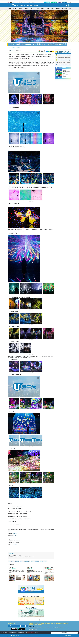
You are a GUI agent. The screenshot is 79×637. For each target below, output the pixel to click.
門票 (32, 561)
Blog (29, 2)
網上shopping (27, 561)
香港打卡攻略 (64, 8)
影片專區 (47, 8)
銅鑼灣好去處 (47, 623)
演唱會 (9, 8)
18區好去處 (57, 8)
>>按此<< (15, 535)
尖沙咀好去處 (41, 623)
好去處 (42, 561)
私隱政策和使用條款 (30, 632)
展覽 (21, 561)
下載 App (65, 2)
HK (13, 2)
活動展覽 (18, 47)
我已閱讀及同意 (64, 632)
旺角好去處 (63, 623)
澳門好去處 (11, 561)
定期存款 (36, 5)
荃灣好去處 (58, 623)
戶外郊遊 (35, 624)
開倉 (37, 623)
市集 (34, 623)
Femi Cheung (12, 50)
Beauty (25, 2)
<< (16, 533)
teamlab (17, 561)
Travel (17, 2)
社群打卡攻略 (54, 2)
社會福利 (40, 624)
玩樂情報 (13, 47)
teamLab (37, 561)
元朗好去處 (53, 623)
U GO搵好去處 (48, 2)
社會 (67, 623)
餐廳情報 (31, 624)
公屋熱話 (27, 5)
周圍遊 (52, 8)
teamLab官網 (13, 544)
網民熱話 (31, 628)
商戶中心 (59, 2)
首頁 (9, 47)
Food (21, 2)
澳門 (46, 561)
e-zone (33, 2)
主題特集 (70, 8)
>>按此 (14, 533)
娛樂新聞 (31, 5)
